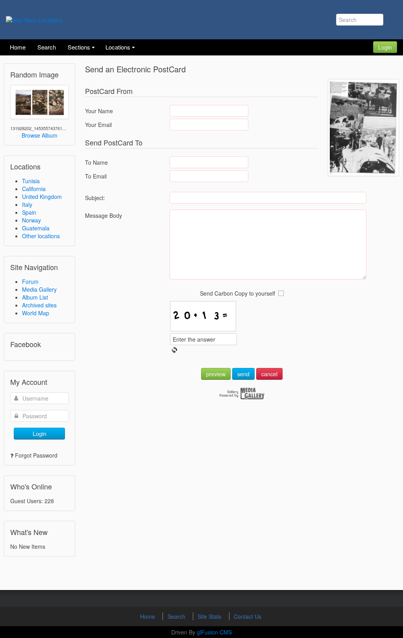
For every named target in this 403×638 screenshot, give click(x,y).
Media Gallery (39, 289)
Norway (31, 220)
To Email (96, 176)
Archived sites (39, 305)
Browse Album (39, 135)
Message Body (103, 215)
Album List (35, 297)
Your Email (98, 125)
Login (385, 47)
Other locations (41, 236)
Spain (29, 212)
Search (177, 616)
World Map (35, 313)
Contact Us (247, 616)
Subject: (95, 198)
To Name (96, 162)
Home (148, 616)
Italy (27, 204)
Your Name (99, 111)
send (243, 374)
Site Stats (210, 616)
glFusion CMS (214, 632)
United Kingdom (42, 196)
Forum (30, 281)
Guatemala (36, 228)
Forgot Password (36, 455)
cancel (269, 374)
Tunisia (31, 181)
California (34, 189)
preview (216, 374)
